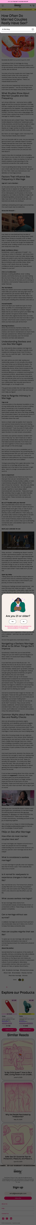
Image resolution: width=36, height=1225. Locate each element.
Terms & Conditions (13, 628)
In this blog (6, 29)
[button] (12, 621)
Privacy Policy (24, 628)
